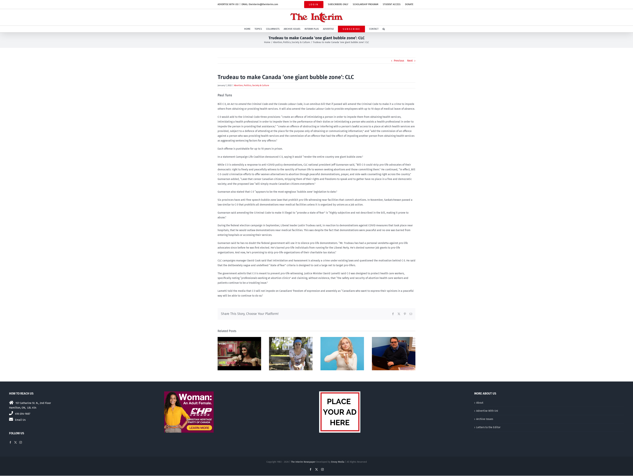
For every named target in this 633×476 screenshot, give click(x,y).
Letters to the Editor (488, 427)
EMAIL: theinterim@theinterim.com (259, 4)
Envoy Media (337, 461)
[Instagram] (20, 442)
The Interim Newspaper (303, 461)
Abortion (238, 85)
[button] (384, 29)
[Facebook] (10, 442)
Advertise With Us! (487, 410)
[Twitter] (15, 442)
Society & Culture (260, 85)
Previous (399, 60)
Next (410, 60)
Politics (247, 85)
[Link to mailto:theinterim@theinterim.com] (11, 419)
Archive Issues (484, 419)
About (479, 402)
